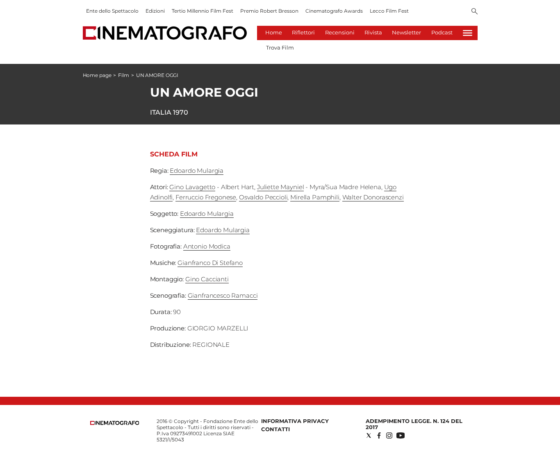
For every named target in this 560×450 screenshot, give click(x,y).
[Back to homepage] (114, 423)
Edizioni (155, 11)
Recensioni (340, 32)
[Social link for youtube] (400, 435)
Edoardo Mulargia (196, 170)
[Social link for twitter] (369, 435)
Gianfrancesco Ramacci (223, 295)
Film (123, 75)
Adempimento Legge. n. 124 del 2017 (414, 424)
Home (273, 32)
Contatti (275, 429)
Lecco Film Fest (389, 11)
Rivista (373, 32)
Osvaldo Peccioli (263, 197)
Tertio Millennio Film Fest (202, 11)
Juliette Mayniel (280, 187)
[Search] (474, 12)
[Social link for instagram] (389, 435)
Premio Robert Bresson (269, 11)
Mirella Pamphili (314, 197)
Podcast (442, 32)
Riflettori (303, 32)
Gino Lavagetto (192, 187)
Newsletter (406, 32)
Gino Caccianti (207, 279)
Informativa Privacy (295, 421)
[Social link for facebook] (379, 435)
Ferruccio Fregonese (205, 197)
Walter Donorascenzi (373, 197)
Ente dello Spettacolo (112, 11)
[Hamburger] (467, 33)
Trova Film (280, 47)
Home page (97, 75)
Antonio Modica (206, 246)
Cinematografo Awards (334, 11)
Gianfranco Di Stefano (210, 263)
